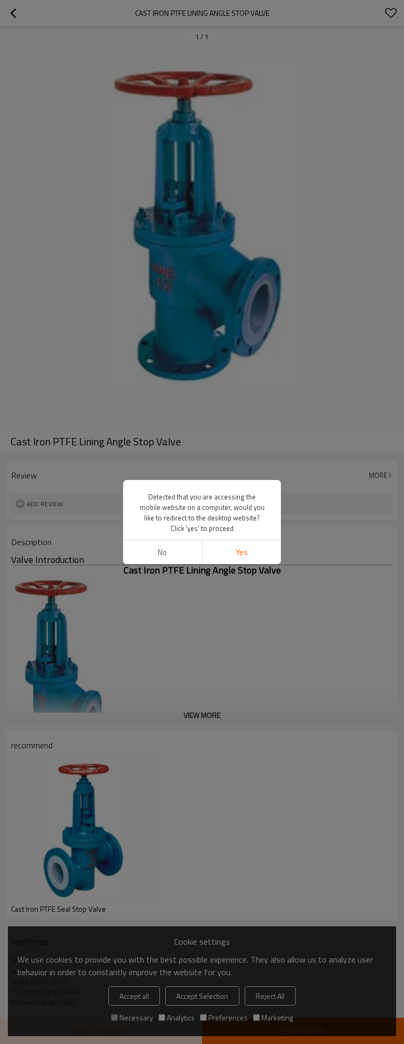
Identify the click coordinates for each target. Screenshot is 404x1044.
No (162, 552)
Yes (242, 552)
